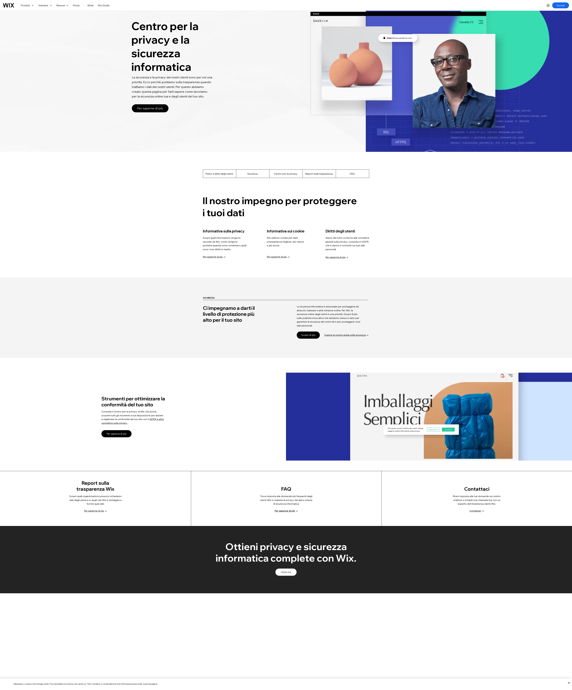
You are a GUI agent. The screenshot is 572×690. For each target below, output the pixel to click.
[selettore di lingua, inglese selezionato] (548, 5)
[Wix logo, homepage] (8, 5)
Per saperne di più (213, 256)
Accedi (561, 5)
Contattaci (475, 510)
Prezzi (76, 5)
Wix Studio (104, 5)
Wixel (90, 5)
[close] (569, 683)
